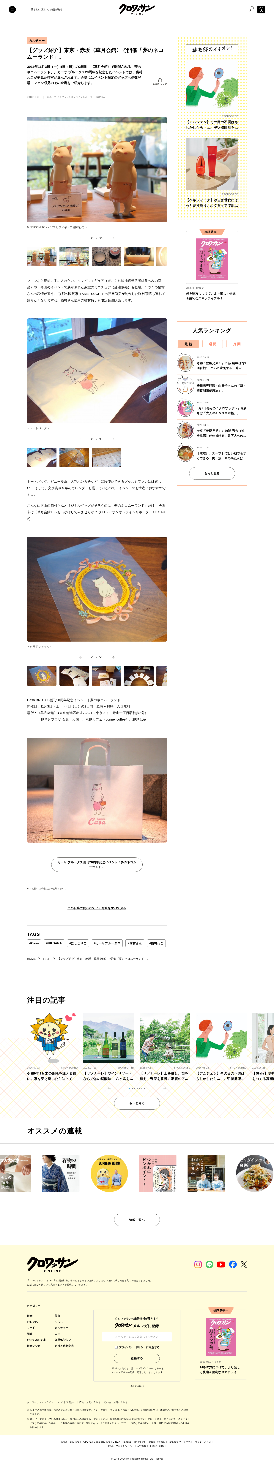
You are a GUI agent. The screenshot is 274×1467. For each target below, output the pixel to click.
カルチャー (37, 40)
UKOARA (54, 943)
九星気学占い (63, 1339)
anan (64, 1442)
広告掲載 (141, 1446)
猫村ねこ (156, 943)
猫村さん (135, 943)
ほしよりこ (78, 943)
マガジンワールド (125, 1446)
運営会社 (71, 1402)
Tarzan (151, 1442)
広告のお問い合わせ (90, 1402)
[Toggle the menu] (12, 9)
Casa (34, 943)
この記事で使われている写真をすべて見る (96, 908)
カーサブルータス (107, 943)
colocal (161, 1442)
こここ (207, 1442)
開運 (29, 1333)
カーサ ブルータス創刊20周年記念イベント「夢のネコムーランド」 (96, 865)
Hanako (126, 1442)
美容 (57, 1315)
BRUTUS (75, 1442)
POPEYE (87, 1442)
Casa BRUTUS (102, 1442)
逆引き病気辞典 (64, 1345)
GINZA (116, 1442)
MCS (111, 1446)
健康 (29, 1315)
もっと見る (212, 473)
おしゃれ (32, 1321)
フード (31, 1327)
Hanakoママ (174, 1442)
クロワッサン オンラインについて (45, 1402)
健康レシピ (34, 1345)
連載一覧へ (137, 1219)
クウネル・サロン (192, 1442)
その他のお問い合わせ (115, 1402)
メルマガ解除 (137, 1386)
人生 (57, 1333)
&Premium (139, 1442)
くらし (59, 1321)
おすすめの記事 (36, 1339)
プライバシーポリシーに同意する (139, 1347)
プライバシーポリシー (150, 1368)
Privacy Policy (156, 1446)
